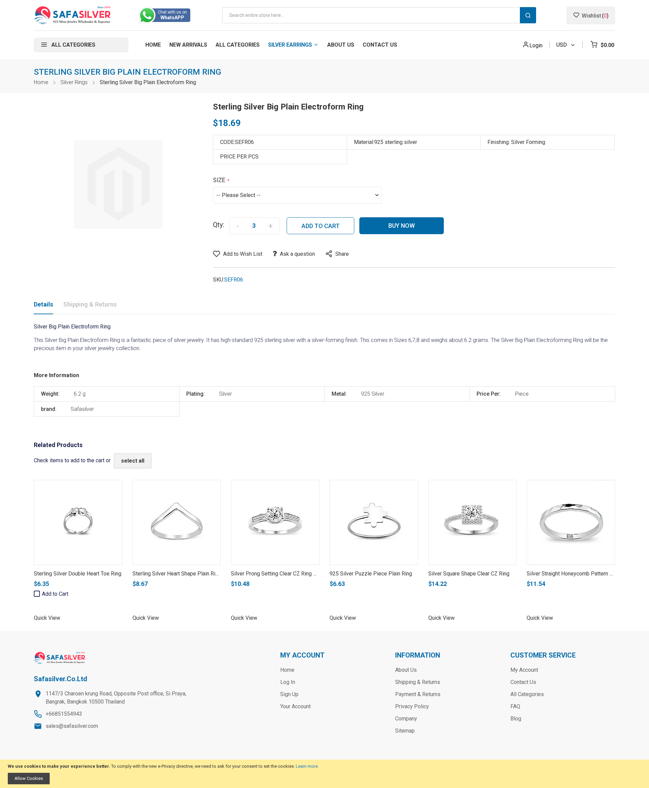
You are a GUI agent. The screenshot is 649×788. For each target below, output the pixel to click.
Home (41, 82)
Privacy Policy (412, 706)
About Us (406, 670)
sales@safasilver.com (72, 726)
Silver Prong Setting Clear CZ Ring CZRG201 (283, 573)
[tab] (43, 306)
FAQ (515, 706)
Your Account (295, 706)
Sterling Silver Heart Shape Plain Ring (177, 573)
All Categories (527, 694)
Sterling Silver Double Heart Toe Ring (77, 573)
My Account (524, 670)
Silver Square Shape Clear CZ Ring (468, 573)
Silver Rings (74, 82)
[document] (324, 774)
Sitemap (405, 731)
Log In (287, 682)
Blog (515, 718)
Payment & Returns (417, 694)
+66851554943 (64, 714)
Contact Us (523, 682)
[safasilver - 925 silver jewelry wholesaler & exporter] (73, 15)
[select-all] (132, 460)
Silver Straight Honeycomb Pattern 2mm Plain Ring (586, 573)
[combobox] (379, 15)
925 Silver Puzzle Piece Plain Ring (371, 573)
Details (43, 304)
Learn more (307, 766)
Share (342, 254)
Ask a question (297, 254)
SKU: (218, 279)
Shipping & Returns (90, 304)
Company (406, 718)
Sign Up (289, 694)
